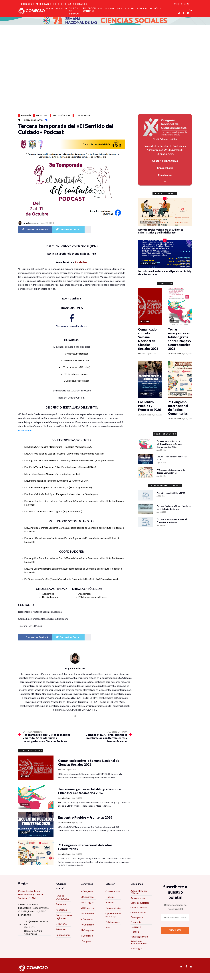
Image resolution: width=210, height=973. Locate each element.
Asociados (61, 909)
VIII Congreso (88, 902)
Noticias (110, 896)
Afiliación (61, 904)
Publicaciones (63, 934)
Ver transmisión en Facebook (71, 326)
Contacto (185, 4)
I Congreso (86, 941)
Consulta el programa (165, 160)
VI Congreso (87, 913)
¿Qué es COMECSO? (62, 897)
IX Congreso (87, 896)
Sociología (42, 115)
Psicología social (61, 115)
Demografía (137, 917)
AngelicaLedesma (31, 223)
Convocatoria (165, 167)
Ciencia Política (139, 907)
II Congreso (87, 935)
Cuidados (81, 262)
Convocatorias (113, 907)
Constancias (165, 174)
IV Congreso (87, 924)
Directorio (61, 923)
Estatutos (61, 929)
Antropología (138, 897)
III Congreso (87, 930)
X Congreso (87, 891)
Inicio (176, 4)
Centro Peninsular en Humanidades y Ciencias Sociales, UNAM (31, 894)
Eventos (109, 902)
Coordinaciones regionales (64, 917)
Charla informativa (33, 120)
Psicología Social (139, 936)
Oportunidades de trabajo (113, 915)
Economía (26, 115)
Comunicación (83, 115)
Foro (107, 927)
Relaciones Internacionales (139, 942)
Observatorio (112, 891)
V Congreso (87, 918)
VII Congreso (88, 907)
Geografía (136, 926)
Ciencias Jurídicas (140, 902)
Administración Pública (139, 891)
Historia (135, 931)
